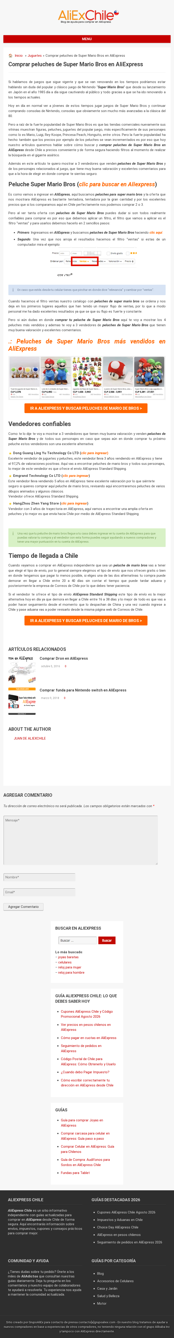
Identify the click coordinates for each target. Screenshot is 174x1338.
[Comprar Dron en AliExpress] (22, 669)
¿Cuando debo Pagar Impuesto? (85, 1072)
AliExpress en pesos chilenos (119, 1235)
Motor (101, 1303)
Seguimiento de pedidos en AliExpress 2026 (129, 1242)
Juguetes (35, 56)
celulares (65, 962)
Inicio (19, 56)
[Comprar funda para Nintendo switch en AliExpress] (22, 701)
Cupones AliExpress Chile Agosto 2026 (126, 1212)
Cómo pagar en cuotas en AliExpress (88, 1038)
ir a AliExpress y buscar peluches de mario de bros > (86, 408)
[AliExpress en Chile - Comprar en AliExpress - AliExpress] (87, 23)
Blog (100, 1274)
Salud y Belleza (108, 1296)
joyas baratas (68, 957)
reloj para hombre (71, 972)
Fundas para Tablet (75, 1173)
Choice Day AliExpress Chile (117, 1227)
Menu (87, 39)
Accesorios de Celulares (115, 1281)
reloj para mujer (69, 967)
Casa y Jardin (107, 1289)
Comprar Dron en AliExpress (64, 658)
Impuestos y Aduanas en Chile (120, 1220)
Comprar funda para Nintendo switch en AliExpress (83, 690)
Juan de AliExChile (30, 738)
